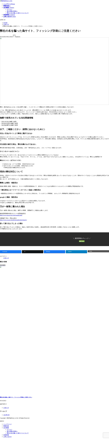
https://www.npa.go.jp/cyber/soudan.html (11, 215)
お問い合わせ (7, 436)
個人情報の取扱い (12, 11)
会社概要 (6, 427)
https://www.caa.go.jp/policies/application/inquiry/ (13, 220)
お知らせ (6, 258)
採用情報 (6, 435)
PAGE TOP (105, 424)
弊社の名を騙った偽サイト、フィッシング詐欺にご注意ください (16, 397)
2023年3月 (6, 415)
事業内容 (6, 426)
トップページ (7, 424)
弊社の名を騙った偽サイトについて (18, 13)
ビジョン (9, 9)
